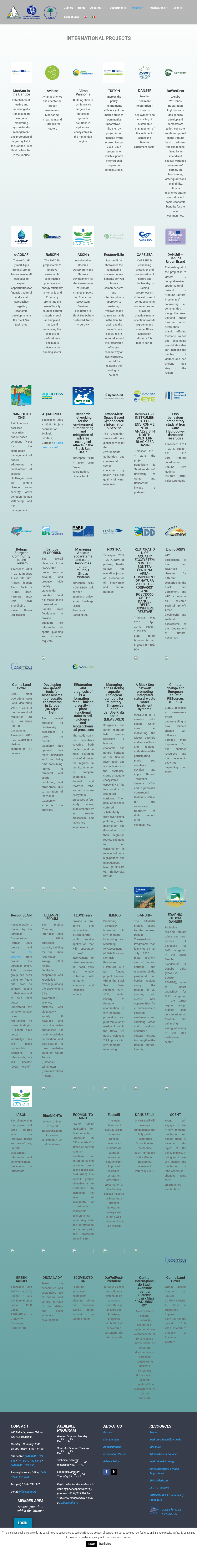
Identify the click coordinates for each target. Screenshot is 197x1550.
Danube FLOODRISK (52, 551)
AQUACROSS (52, 414)
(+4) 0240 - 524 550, (23, 1465)
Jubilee (68, 7)
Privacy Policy (111, 1461)
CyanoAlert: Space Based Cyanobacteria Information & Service (114, 421)
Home (81, 7)
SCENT (175, 1115)
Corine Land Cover (21, 686)
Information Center (114, 1454)
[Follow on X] (114, 1472)
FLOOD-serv (83, 915)
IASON (21, 1115)
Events (178, 7)
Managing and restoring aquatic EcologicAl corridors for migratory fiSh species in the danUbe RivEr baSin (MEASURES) (114, 702)
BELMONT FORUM (52, 917)
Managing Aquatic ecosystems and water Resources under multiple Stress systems (83, 563)
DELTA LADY (52, 1277)
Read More (105, 1543)
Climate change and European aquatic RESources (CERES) (175, 693)
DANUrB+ (144, 915)
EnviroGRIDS (175, 549)
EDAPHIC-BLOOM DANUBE (175, 918)
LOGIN (23, 1523)
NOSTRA (114, 549)
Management (111, 1439)
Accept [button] (91, 1543)
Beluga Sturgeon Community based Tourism (21, 556)
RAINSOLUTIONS (21, 415)
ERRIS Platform (158, 1480)
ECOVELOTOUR (83, 1279)
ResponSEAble (21, 917)
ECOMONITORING (83, 1116)
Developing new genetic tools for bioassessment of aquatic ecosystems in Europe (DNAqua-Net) (52, 698)
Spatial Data (71, 16)
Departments (118, 7)
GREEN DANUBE (21, 1279)
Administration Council (162, 1454)
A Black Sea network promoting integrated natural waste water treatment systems (144, 697)
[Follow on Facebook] (106, 1472)
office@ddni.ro (28, 1491)
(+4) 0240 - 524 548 (29, 1460)
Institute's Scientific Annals (165, 1439)
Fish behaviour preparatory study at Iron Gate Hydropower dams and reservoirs (175, 426)
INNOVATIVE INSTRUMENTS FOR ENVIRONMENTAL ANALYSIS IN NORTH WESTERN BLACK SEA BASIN (145, 429)
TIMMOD (114, 915)
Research (108, 1432)
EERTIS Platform (159, 1487)
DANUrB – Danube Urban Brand (175, 258)
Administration (112, 1446)
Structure (155, 1446)
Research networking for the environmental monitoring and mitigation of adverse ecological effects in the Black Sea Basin (83, 433)
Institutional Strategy (161, 1461)
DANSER (144, 91)
